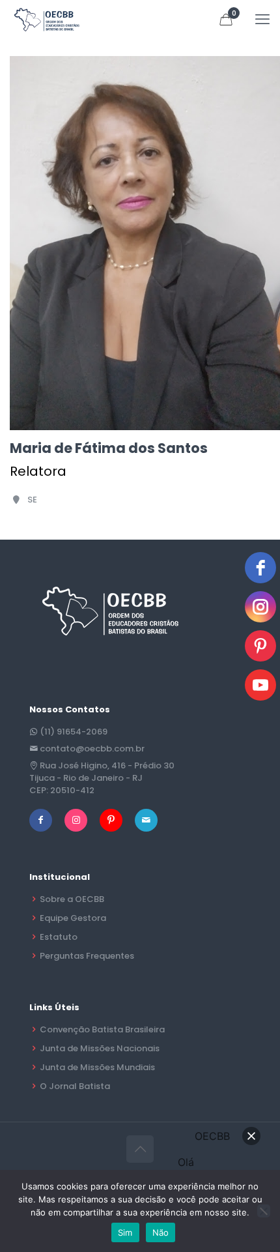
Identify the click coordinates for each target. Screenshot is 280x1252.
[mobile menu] (262, 19)
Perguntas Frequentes (87, 956)
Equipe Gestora (73, 918)
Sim (125, 1232)
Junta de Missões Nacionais (100, 1048)
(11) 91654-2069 (73, 731)
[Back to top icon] (140, 1149)
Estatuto (58, 937)
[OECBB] (47, 19)
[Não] (263, 1210)
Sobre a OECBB (72, 899)
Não (160, 1232)
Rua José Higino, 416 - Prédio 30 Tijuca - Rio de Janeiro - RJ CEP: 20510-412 (102, 777)
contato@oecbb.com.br (92, 748)
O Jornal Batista (75, 1086)
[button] (251, 1136)
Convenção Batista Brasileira (102, 1029)
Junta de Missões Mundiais (97, 1067)
